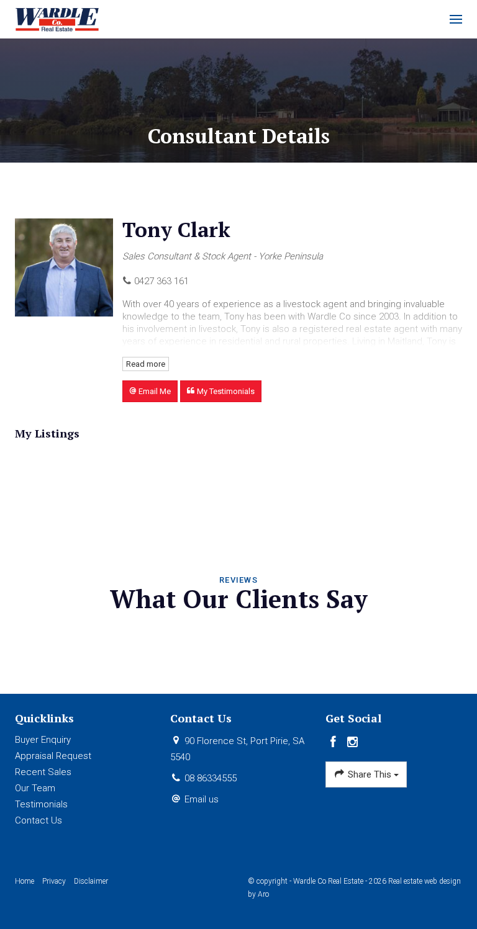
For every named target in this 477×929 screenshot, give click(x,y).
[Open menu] (456, 19)
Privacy (54, 881)
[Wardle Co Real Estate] (57, 18)
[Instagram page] (353, 742)
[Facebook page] (335, 742)
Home (24, 881)
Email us (201, 799)
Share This (369, 774)
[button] (150, 391)
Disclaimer (91, 881)
